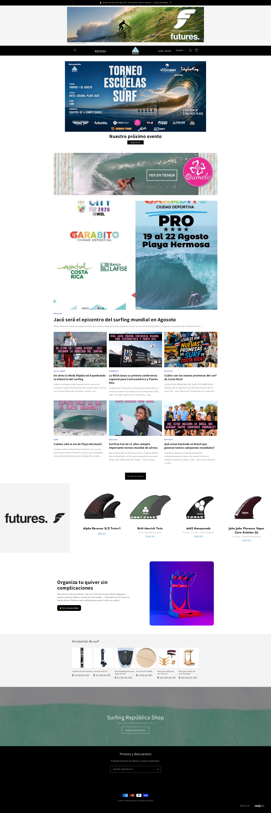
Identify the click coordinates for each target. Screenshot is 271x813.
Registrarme (135, 142)
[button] (75, 50)
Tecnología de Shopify (145, 801)
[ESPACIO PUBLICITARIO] (135, 24)
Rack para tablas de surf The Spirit (187, 672)
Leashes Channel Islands (82, 671)
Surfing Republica (130, 801)
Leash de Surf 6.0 (100, 671)
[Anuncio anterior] (73, 2)
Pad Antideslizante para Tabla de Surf (124, 672)
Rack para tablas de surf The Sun (165, 672)
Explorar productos (135, 730)
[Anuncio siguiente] (198, 2)
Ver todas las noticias (135, 476)
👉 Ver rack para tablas (69, 608)
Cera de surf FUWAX (144, 671)
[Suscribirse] (158, 769)
